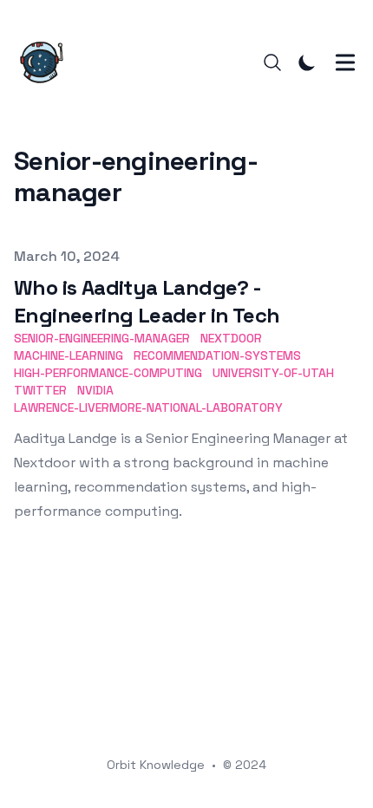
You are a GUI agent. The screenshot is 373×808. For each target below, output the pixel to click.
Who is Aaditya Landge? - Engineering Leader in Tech (146, 301)
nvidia (95, 390)
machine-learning (68, 355)
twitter (40, 390)
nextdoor (231, 338)
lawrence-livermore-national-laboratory (148, 407)
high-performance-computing (108, 373)
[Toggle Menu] (345, 62)
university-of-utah (273, 373)
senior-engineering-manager (102, 338)
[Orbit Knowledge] (47, 62)
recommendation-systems (217, 355)
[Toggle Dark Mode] (307, 62)
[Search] (272, 62)
